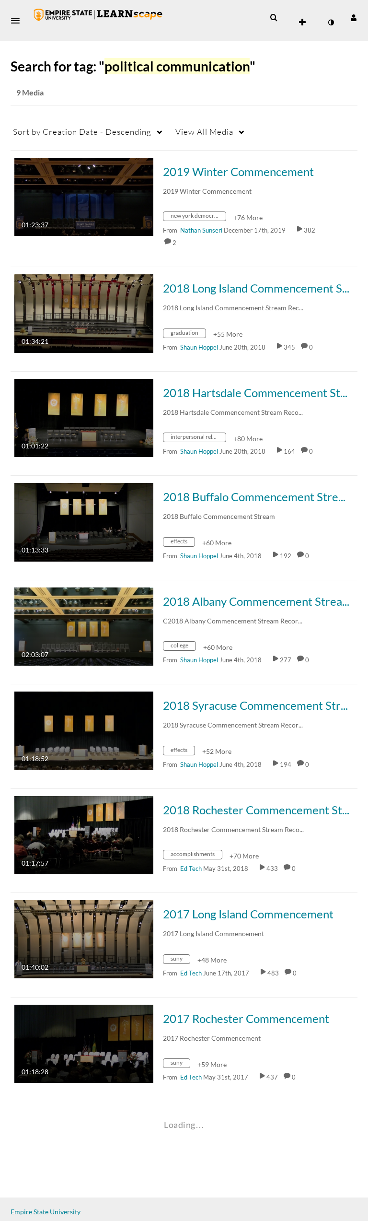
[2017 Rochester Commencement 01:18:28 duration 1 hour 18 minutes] (83, 1043)
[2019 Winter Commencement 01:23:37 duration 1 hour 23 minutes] (83, 196)
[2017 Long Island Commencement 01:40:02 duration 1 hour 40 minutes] (83, 938)
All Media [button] (204, 132)
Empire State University (45, 1212)
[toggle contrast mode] (331, 22)
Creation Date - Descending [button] (82, 132)
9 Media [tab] (30, 92)
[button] (18, 20)
